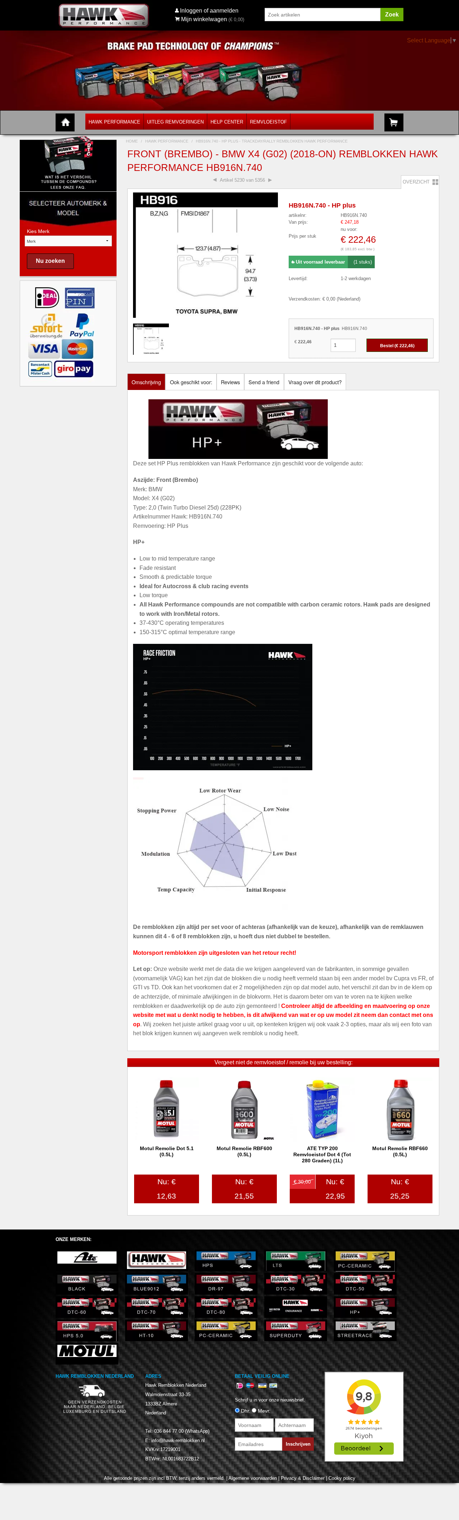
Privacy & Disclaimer (303, 1478)
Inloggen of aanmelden (209, 11)
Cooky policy (341, 1478)
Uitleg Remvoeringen (175, 122)
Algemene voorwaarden (252, 1478)
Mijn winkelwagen (204, 19)
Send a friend (264, 382)
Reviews (230, 382)
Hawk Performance (114, 122)
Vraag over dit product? (315, 382)
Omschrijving (146, 382)
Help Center (226, 122)
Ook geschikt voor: (191, 382)
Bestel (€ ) (397, 345)
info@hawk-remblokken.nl (178, 1440)
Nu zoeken (50, 261)
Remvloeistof (268, 122)
